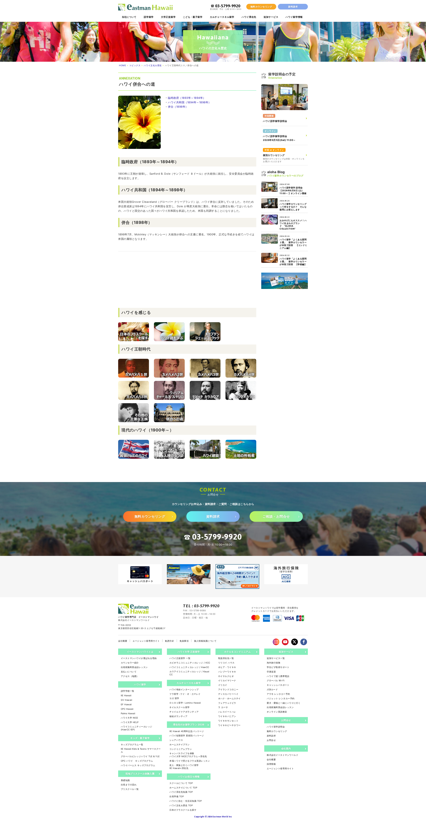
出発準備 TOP (176, 796)
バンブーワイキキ (227, 671)
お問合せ (286, 720)
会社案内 (286, 748)
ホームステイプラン (179, 744)
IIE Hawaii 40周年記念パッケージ (186, 731)
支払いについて (128, 671)
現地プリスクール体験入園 (139, 773)
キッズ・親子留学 (140, 738)
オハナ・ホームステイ (229, 698)
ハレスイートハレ (227, 711)
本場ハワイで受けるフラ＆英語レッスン (189, 760)
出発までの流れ (128, 784)
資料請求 (293, 6)
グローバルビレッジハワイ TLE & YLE (140, 756)
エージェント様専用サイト (146, 641)
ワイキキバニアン (227, 716)
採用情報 (271, 764)
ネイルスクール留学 (179, 707)
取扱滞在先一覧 (226, 658)
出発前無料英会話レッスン (134, 667)
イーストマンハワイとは (140, 651)
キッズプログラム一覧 (132, 744)
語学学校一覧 (127, 691)
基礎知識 (125, 780)
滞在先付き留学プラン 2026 (188, 724)
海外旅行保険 (273, 662)
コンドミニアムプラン (180, 749)
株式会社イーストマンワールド (282, 755)
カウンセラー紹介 (130, 662)
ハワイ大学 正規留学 (189, 651)
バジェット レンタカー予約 (281, 698)
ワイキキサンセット (228, 720)
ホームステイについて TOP (183, 787)
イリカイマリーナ (227, 680)
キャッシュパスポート (278, 685)
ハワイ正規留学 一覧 (179, 658)
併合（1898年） (178, 106)
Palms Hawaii (128, 713)
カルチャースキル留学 (189, 682)
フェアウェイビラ (227, 703)
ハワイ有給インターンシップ (184, 689)
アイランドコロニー (228, 689)
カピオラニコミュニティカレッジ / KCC (189, 662)
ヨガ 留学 (174, 698)
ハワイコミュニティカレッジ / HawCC (189, 667)
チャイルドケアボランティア (184, 711)
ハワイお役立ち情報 (189, 776)
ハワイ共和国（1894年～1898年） (189, 102)
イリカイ (222, 685)
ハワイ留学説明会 (276, 726)
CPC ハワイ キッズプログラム (137, 760)
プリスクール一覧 (130, 789)
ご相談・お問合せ (276, 516)
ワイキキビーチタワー (229, 725)
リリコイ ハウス (226, 662)
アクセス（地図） (130, 676)
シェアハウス (176, 740)
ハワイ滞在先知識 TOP (181, 792)
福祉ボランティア (178, 716)
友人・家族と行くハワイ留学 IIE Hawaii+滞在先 (184, 766)
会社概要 (122, 641)
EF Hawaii (126, 704)
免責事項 (184, 641)
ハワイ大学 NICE (129, 717)
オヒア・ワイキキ (227, 667)
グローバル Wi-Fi (276, 680)
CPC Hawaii (127, 709)
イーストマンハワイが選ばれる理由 (139, 658)
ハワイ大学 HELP (130, 722)
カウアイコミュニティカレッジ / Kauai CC (189, 673)
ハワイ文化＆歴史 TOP (181, 805)
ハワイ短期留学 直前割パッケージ (186, 735)
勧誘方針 (169, 641)
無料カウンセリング (261, 6)
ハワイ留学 (140, 684)
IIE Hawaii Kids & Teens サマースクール (141, 750)
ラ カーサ (223, 707)
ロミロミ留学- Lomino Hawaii (185, 702)
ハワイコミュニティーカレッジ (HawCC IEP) (136, 728)
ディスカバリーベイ (228, 694)
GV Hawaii (126, 700)
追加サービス (286, 651)
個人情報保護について (205, 641)
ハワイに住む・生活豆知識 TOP (185, 801)
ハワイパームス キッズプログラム (138, 765)
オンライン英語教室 (277, 711)
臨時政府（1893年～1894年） (187, 97)
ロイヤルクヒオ (226, 676)
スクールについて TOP (181, 783)
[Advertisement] (187, 279)
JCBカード (272, 689)
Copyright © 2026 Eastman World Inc (213, 817)
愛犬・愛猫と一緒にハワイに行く (284, 703)
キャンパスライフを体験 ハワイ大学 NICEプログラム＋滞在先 (188, 755)
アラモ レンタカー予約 (278, 694)
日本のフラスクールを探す (182, 810)
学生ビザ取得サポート (278, 667)
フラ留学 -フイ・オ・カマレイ (185, 694)
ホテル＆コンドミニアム (237, 651)
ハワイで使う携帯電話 (278, 676)
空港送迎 (271, 671)
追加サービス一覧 (276, 658)
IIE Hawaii (126, 695)
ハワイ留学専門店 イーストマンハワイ (145, 7)
